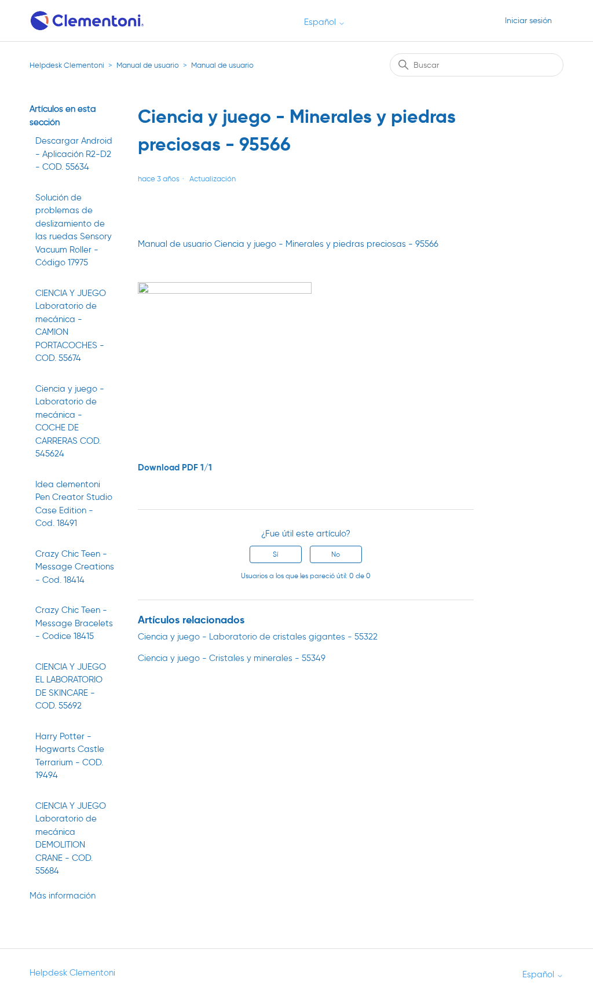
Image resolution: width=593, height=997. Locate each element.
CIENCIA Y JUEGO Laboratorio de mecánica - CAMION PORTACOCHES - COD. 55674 (70, 326)
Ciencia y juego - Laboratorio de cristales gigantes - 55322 (258, 636)
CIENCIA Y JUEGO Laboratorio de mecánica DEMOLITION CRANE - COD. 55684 (70, 839)
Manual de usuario (147, 65)
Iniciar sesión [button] (528, 20)
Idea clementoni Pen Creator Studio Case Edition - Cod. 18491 (73, 504)
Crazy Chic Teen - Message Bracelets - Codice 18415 (74, 623)
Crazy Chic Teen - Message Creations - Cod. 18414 (74, 567)
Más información (63, 895)
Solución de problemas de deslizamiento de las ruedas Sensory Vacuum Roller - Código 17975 (73, 230)
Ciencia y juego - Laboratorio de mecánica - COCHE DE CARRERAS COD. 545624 (69, 421)
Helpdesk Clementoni (67, 65)
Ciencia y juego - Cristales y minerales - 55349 (231, 658)
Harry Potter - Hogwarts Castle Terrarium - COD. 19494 (69, 756)
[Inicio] (88, 20)
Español (321, 22)
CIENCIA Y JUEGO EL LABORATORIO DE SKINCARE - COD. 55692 (70, 686)
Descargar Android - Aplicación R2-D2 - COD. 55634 (73, 154)
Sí (275, 554)
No (335, 554)
